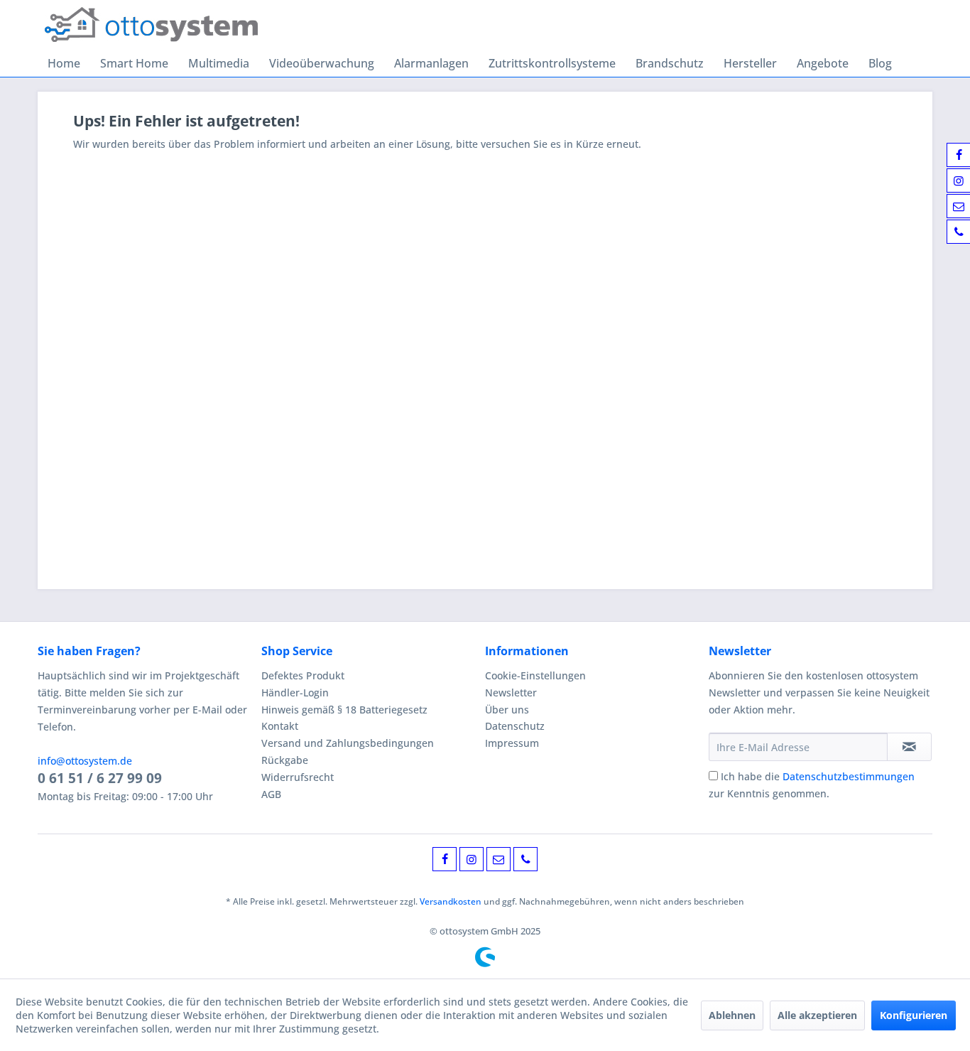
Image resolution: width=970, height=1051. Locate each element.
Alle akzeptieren (817, 1015)
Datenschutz (515, 726)
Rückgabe (284, 760)
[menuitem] (64, 63)
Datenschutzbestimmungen (849, 776)
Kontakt (279, 726)
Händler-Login (295, 692)
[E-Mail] (498, 859)
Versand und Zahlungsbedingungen (347, 743)
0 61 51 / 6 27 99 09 (100, 778)
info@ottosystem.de (85, 760)
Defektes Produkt (302, 675)
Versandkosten (450, 901)
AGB (271, 794)
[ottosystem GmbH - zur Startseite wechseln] (151, 25)
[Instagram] (471, 859)
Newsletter (511, 692)
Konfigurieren (913, 1015)
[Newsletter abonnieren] (909, 747)
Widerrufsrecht (297, 777)
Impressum (512, 743)
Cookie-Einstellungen (535, 675)
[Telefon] (525, 859)
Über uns (507, 709)
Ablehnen (732, 1015)
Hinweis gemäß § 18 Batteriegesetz (344, 709)
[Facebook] (444, 859)
